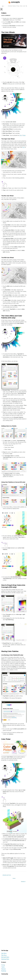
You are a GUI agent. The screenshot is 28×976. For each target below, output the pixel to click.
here (23, 147)
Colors (14, 878)
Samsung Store (5, 959)
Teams (21, 5)
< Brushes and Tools (6, 875)
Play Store (4, 955)
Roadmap (3, 970)
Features (14, 5)
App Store (3, 953)
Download (10, 5)
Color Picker (22, 135)
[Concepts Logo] (14, 2)
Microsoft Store (5, 957)
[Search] (26, 6)
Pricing (17, 5)
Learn (24, 5)
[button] (1, 9)
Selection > (23, 881)
